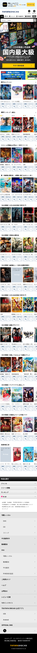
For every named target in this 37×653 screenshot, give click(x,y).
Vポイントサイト (7, 603)
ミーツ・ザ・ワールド (6, 464)
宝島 (24, 164)
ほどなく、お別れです (6, 134)
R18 (34, 16)
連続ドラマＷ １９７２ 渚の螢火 (9, 344)
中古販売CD (20, 16)
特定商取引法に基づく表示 (8, 506)
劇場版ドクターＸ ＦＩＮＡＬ (20, 314)
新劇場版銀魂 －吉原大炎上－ (20, 374)
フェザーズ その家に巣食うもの (9, 284)
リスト (29, 13)
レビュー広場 (6, 597)
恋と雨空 (25, 434)
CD (7, 16)
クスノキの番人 (16, 101)
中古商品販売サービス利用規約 (9, 504)
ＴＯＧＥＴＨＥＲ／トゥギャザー (20, 284)
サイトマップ (5, 508)
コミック (13, 16)
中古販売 (6, 568)
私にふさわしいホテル (17, 464)
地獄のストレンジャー (29, 284)
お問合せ (4, 591)
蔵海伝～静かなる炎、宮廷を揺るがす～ (11, 434)
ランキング (4, 492)
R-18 (4, 497)
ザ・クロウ (15, 224)
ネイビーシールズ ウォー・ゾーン (21, 254)
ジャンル (4, 483)
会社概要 (4, 502)
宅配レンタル (7, 556)
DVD (2, 16)
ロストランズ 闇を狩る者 (7, 224)
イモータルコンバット (6, 101)
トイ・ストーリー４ (17, 194)
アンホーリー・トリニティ (7, 254)
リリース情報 (5, 488)
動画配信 (29, 16)
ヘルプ (4, 585)
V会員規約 (9, 502)
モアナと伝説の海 (5, 194)
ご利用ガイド (6, 579)
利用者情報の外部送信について (22, 506)
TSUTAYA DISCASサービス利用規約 (21, 502)
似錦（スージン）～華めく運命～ (20, 434)
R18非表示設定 (8, 573)
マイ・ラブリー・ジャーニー (19, 404)
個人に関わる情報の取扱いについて (25, 504)
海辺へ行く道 (26, 464)
